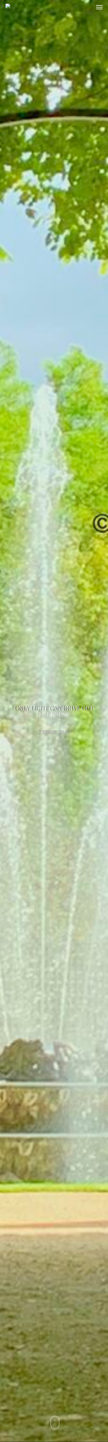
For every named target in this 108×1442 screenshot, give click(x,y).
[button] (99, 7)
